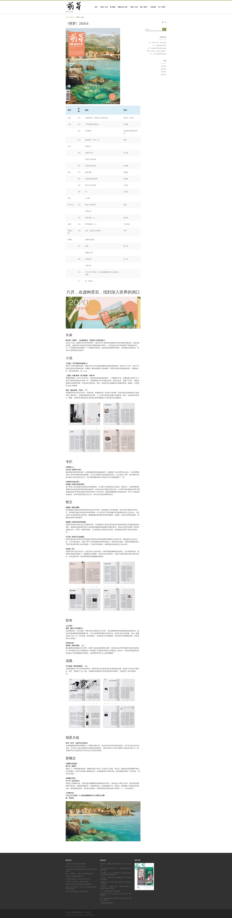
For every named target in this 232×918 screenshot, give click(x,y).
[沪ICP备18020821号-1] (89, 915)
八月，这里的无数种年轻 (159, 45)
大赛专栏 (163, 66)
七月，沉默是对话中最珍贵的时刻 (156, 48)
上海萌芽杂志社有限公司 (77, 912)
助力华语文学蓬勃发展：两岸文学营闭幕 (77, 891)
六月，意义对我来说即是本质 (158, 54)
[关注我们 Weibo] (165, 22)
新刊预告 (163, 72)
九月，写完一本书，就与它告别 (157, 42)
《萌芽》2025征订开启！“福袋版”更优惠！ (78, 881)
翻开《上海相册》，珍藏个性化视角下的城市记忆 (80, 873)
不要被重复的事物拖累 (106, 903)
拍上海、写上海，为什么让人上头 (75, 866)
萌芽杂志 (71, 17)
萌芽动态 (163, 74)
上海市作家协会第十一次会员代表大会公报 (78, 879)
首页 (67, 17)
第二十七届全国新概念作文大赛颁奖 (110, 891)
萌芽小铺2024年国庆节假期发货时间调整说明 (78, 884)
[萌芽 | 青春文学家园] (74, 6)
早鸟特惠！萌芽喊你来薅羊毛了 (74, 876)
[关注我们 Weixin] (162, 22)
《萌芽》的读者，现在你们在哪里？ (156, 51)
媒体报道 (163, 69)
